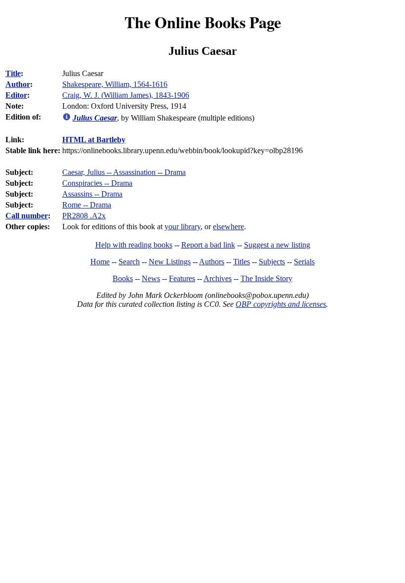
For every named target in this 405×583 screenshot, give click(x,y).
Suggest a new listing (277, 245)
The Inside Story (266, 278)
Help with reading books (133, 245)
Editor (16, 95)
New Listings (170, 261)
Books (123, 278)
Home (100, 261)
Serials (304, 261)
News (151, 278)
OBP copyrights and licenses (281, 304)
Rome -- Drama (86, 205)
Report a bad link (208, 245)
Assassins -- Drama (92, 194)
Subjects (272, 261)
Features (182, 278)
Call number (26, 215)
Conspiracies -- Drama (97, 183)
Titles (241, 261)
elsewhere (228, 226)
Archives (217, 278)
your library (182, 226)
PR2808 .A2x (84, 215)
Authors (211, 261)
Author (17, 84)
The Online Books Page (202, 22)
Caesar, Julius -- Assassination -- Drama (124, 172)
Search (129, 261)
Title (13, 73)
